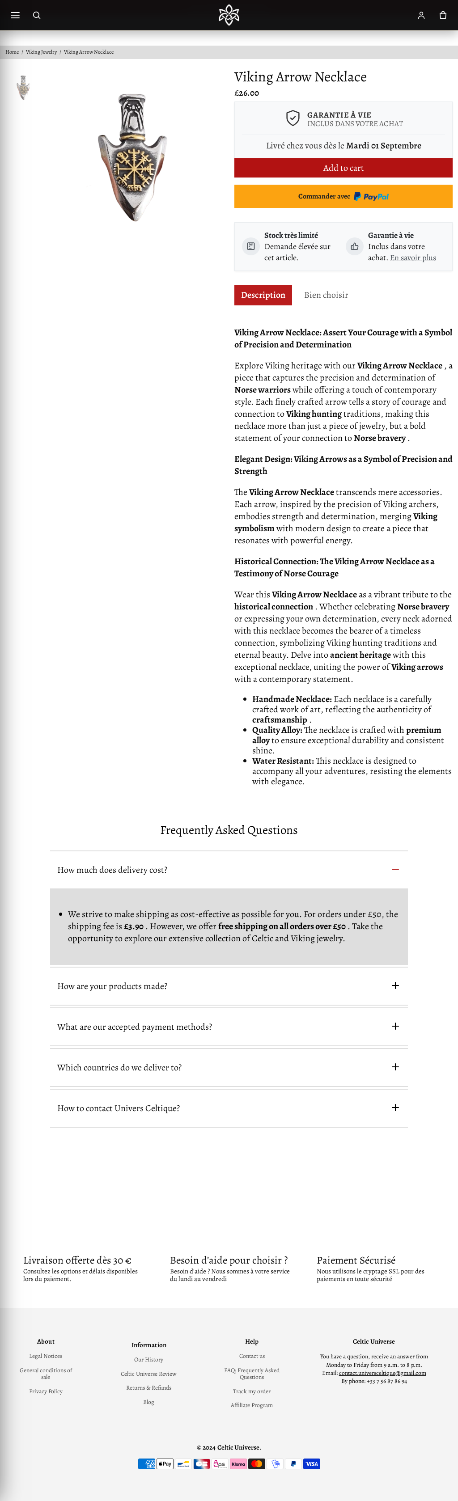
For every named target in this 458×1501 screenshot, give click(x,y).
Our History (148, 1359)
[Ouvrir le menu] (15, 15)
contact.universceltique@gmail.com (382, 1373)
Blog (148, 1402)
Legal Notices (45, 1356)
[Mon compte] (421, 15)
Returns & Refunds (148, 1387)
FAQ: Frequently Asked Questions (252, 1374)
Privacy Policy (46, 1391)
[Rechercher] (37, 15)
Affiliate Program (252, 1405)
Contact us (252, 1356)
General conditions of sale (46, 1374)
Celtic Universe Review (149, 1374)
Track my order (252, 1391)
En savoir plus (413, 257)
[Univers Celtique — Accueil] (229, 15)
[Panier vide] (443, 15)
